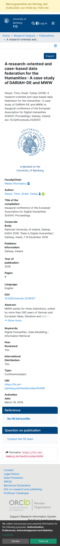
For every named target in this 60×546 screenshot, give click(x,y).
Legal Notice (11, 473)
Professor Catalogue (16, 493)
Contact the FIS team (20, 439)
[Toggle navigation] (53, 23)
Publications (46, 35)
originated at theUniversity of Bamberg (30, 168)
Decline (15, 541)
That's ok (43, 541)
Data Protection (13, 477)
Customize (7, 534)
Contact (9, 470)
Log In (43, 23)
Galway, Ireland (14, 251)
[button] (37, 23)
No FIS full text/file (18, 418)
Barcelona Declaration (17, 485)
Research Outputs (24, 35)
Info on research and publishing (23, 489)
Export (50, 56)
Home (6, 35)
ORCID (8, 481)
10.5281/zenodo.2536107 (20, 298)
